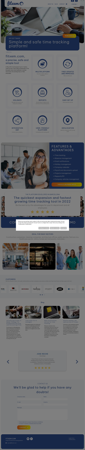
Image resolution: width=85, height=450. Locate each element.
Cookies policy (28, 224)
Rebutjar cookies (54, 228)
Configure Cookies (44, 228)
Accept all (63, 228)
